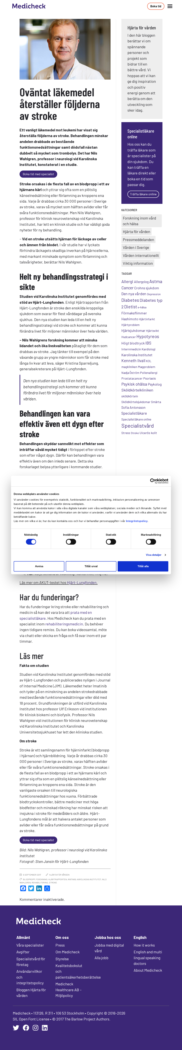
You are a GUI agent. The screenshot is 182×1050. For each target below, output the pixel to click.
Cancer (127, 287)
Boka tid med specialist (38, 174)
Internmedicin (131, 349)
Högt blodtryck (133, 343)
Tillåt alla (143, 566)
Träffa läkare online (143, 194)
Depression (154, 294)
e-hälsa (142, 307)
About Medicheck (148, 970)
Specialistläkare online (136, 419)
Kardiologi (148, 349)
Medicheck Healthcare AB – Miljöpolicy (68, 989)
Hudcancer (128, 337)
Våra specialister (30, 945)
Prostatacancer (132, 378)
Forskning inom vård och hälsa (139, 221)
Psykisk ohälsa (134, 384)
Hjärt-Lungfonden (82, 582)
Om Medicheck (67, 951)
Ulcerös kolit (148, 433)
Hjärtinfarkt (147, 319)
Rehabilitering (40, 882)
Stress (125, 433)
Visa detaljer (153, 554)
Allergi (127, 281)
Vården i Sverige (136, 247)
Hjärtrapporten (57, 879)
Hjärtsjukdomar (133, 330)
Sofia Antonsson (133, 407)
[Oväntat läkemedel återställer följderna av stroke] (65, 49)
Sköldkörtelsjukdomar (135, 402)
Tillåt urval (91, 566)
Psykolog (155, 384)
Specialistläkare (134, 413)
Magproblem (146, 367)
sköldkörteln (129, 396)
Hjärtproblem (130, 325)
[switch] (71, 542)
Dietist (130, 306)
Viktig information (138, 263)
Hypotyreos (147, 336)
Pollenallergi (148, 373)
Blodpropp (29, 879)
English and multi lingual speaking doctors (148, 957)
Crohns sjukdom (146, 288)
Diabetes (130, 300)
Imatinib (72, 879)
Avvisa (39, 566)
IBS (148, 342)
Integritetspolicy (137, 521)
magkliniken (129, 367)
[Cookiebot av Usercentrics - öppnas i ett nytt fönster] (152, 481)
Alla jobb (101, 957)
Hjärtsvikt (152, 330)
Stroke (53, 882)
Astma (155, 281)
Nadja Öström (130, 372)
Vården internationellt (141, 255)
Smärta (156, 402)
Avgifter (23, 951)
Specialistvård (137, 425)
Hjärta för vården (59, 874)
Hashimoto (129, 319)
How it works (144, 945)
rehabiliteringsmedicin (64, 623)
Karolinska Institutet (89, 879)
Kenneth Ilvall (133, 360)
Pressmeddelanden (138, 239)
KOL (148, 361)
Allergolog (141, 282)
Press (60, 945)
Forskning (41, 879)
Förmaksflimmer (134, 313)
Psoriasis (149, 378)
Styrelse (62, 958)
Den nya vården (133, 293)
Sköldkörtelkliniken (137, 390)
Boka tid (155, 6)
